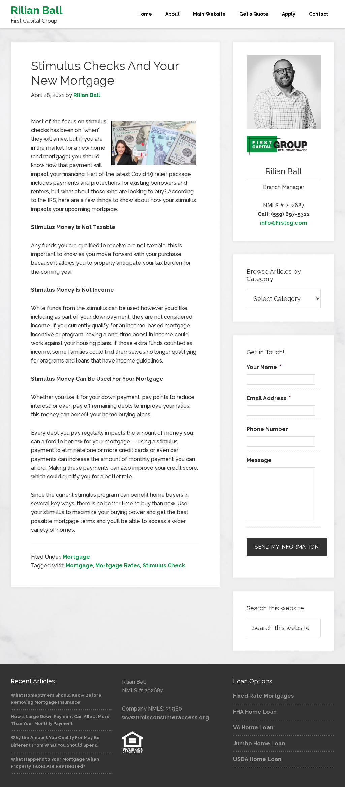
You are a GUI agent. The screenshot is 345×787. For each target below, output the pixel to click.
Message (259, 460)
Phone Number (267, 429)
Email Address (269, 398)
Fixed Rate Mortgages (263, 696)
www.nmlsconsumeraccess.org (165, 717)
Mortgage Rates (117, 565)
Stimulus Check (164, 565)
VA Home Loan (253, 727)
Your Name (264, 367)
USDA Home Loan (257, 759)
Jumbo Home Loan (259, 743)
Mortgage (76, 557)
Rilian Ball (36, 10)
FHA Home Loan (255, 712)
